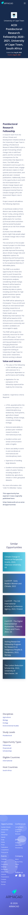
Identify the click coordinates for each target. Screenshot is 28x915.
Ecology (5, 723)
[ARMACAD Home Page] (7, 2)
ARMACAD (14, 906)
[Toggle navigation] (25, 3)
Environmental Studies (11, 726)
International (7, 761)
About (17, 859)
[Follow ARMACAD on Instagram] (24, 875)
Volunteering (19, 848)
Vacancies (18, 842)
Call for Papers (19, 827)
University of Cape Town (14, 20)
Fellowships (7, 745)
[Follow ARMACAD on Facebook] (20, 875)
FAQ (16, 867)
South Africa (7, 770)
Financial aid (7, 748)
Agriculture (7, 717)
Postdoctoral (7, 735)
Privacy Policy (19, 862)
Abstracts (17, 834)
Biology (5, 720)
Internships (18, 845)
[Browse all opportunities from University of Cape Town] (14, 15)
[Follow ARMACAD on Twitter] (16, 875)
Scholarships (7, 751)
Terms (17, 864)
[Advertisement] (14, 73)
